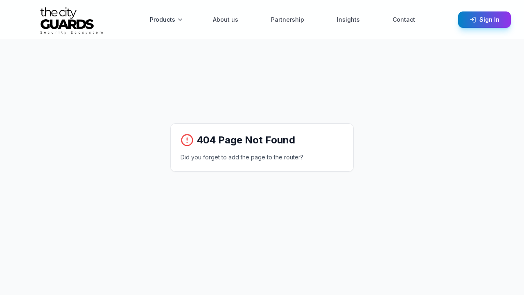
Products (162, 19)
